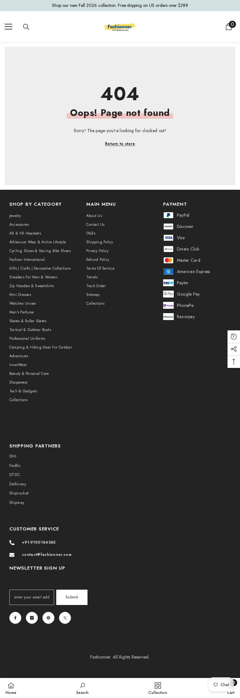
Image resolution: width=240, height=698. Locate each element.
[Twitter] (65, 618)
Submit (72, 597)
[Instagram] (32, 618)
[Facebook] (15, 618)
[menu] (8, 26)
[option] (120, 5)
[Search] (26, 27)
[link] (82, 688)
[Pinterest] (48, 618)
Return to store (120, 144)
